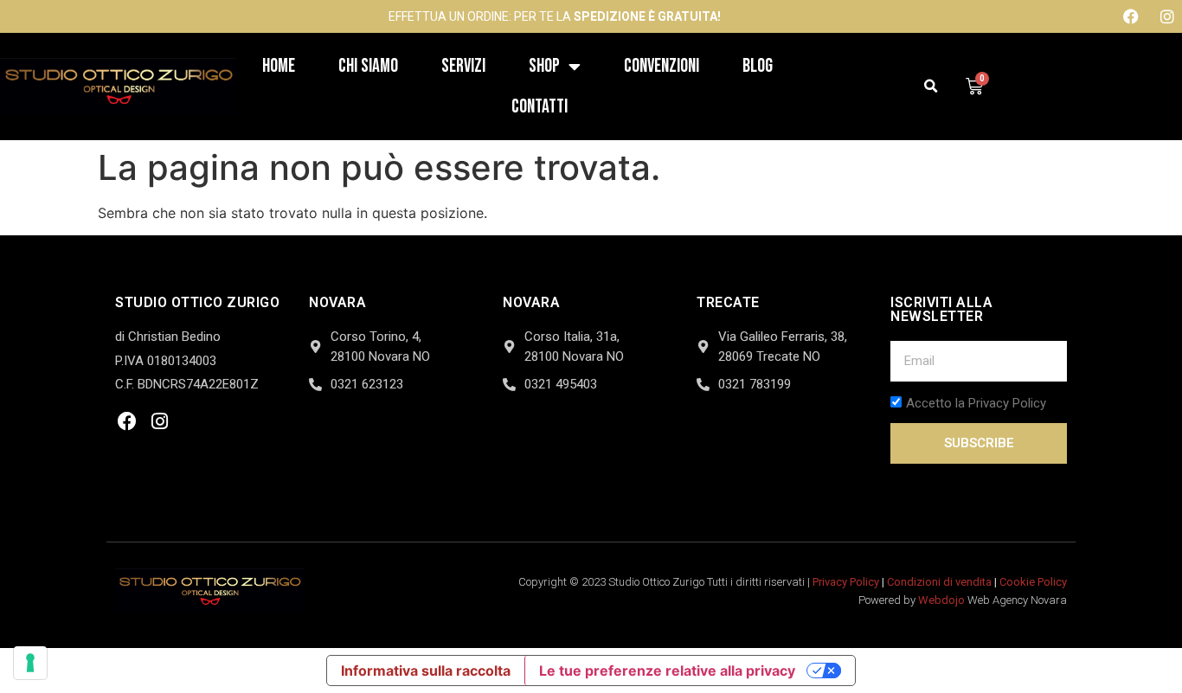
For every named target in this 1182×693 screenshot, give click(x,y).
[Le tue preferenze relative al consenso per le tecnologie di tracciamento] (30, 662)
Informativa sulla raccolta (426, 670)
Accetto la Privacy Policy (976, 404)
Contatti (539, 107)
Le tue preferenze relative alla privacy (667, 670)
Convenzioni (661, 66)
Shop (544, 66)
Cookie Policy (1033, 581)
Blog (757, 66)
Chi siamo (368, 66)
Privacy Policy (846, 581)
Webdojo (941, 600)
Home (278, 66)
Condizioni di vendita (939, 581)
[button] (931, 87)
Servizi (463, 66)
